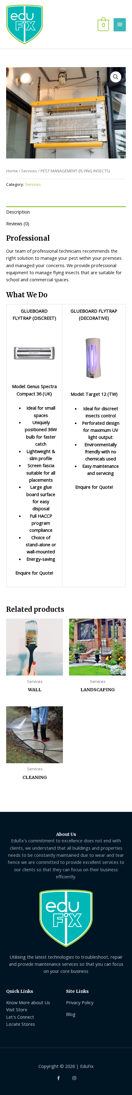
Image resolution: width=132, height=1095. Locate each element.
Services (29, 171)
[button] (115, 76)
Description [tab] (18, 212)
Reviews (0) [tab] (17, 223)
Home (12, 171)
